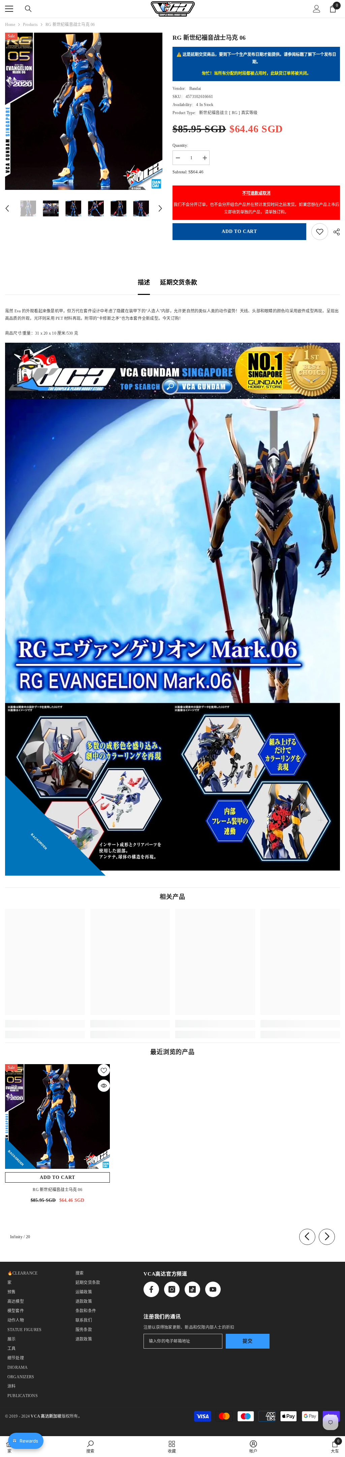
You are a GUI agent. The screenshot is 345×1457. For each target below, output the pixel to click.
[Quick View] (104, 1086)
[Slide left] (307, 1237)
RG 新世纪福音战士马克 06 (57, 1189)
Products (30, 24)
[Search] (28, 9)
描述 (144, 282)
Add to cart (239, 231)
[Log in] (316, 8)
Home (10, 24)
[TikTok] (192, 1289)
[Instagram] (172, 1289)
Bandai (195, 88)
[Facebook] (151, 1289)
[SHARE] (334, 232)
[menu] (9, 9)
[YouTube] (213, 1289)
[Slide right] (327, 1237)
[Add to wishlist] (319, 231)
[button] (7, 208)
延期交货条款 (178, 282)
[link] (45, 1023)
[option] (83, 111)
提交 (247, 1341)
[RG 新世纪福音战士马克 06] (57, 1116)
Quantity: (180, 145)
